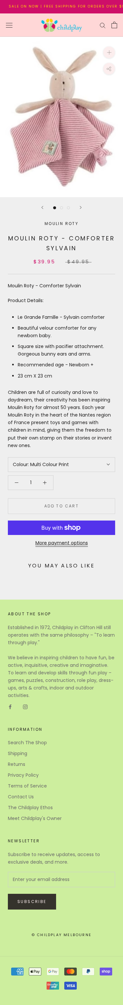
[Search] (103, 25)
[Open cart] (114, 25)
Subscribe (32, 901)
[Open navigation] (9, 25)
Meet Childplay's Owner (35, 818)
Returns (16, 764)
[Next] (81, 207)
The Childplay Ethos (30, 807)
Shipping (17, 753)
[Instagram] (25, 706)
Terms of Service (27, 786)
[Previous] (42, 207)
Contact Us (21, 796)
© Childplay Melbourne (61, 934)
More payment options (61, 543)
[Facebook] (10, 706)
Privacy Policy (23, 775)
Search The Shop (27, 742)
